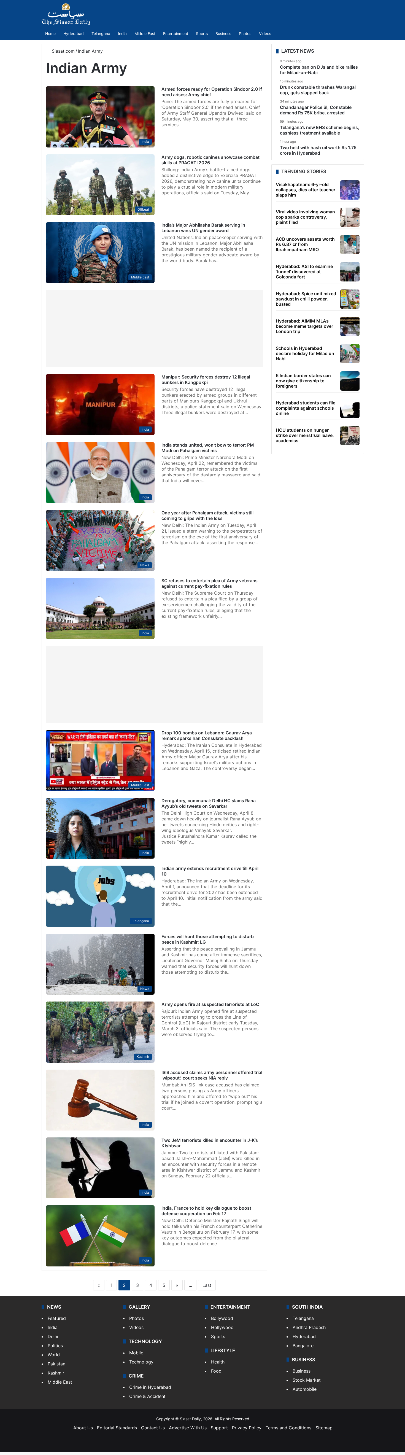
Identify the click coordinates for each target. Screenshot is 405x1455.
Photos (245, 33)
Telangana (100, 33)
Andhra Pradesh (309, 1327)
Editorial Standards (117, 1427)
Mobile (136, 1352)
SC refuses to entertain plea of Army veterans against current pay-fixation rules (209, 583)
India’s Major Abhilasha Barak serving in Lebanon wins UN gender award (203, 227)
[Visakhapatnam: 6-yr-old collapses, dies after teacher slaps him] (350, 190)
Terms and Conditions (288, 1427)
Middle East (144, 33)
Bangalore (303, 1345)
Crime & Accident (147, 1396)
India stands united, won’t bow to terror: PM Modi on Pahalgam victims (207, 447)
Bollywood (222, 1318)
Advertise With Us (188, 1427)
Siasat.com (62, 51)
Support (219, 1427)
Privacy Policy (246, 1427)
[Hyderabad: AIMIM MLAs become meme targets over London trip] (350, 326)
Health (218, 1362)
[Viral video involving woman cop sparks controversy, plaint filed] (350, 217)
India (122, 33)
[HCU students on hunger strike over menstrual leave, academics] (350, 435)
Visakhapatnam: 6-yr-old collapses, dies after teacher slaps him (305, 190)
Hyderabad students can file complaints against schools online (305, 408)
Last (206, 1285)
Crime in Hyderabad (150, 1387)
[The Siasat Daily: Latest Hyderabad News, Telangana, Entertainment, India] (66, 14)
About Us (83, 1427)
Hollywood (222, 1327)
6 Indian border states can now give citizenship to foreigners (303, 381)
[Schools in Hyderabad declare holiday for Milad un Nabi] (350, 353)
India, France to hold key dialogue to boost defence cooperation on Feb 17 (206, 1210)
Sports (202, 33)
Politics (55, 1345)
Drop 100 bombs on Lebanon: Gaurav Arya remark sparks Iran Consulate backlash (206, 735)
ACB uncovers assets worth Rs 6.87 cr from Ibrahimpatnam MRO (305, 244)
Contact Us (153, 1427)
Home (50, 33)
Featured (57, 1318)
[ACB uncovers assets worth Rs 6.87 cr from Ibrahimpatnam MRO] (350, 244)
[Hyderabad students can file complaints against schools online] (350, 408)
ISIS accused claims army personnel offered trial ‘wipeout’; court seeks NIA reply (211, 1075)
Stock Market (307, 1380)
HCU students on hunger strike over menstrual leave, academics (305, 435)
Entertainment (175, 33)
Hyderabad (73, 33)
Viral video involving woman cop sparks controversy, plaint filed (305, 217)
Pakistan (56, 1364)
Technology (141, 1362)
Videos (265, 33)
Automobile (305, 1389)
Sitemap (324, 1427)
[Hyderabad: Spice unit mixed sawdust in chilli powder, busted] (350, 299)
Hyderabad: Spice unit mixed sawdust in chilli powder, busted (306, 299)
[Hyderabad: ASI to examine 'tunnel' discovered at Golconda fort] (350, 271)
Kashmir (56, 1373)
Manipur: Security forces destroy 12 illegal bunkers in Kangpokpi (205, 379)
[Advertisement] (154, 328)
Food (216, 1371)
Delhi (53, 1336)
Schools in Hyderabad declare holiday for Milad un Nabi (305, 353)
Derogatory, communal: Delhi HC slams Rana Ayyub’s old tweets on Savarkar (208, 803)
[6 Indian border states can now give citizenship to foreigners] (350, 381)
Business (223, 33)
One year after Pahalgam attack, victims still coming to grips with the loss (207, 515)
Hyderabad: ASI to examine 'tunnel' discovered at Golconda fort (304, 272)
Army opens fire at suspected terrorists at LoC (210, 1004)
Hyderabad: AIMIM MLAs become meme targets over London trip (304, 326)
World (54, 1354)
